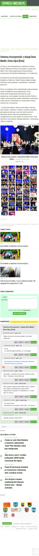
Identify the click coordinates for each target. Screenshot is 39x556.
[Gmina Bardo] (21, 506)
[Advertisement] (19, 32)
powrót (4, 426)
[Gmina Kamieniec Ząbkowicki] (3, 512)
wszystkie (27, 9)
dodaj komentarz (19, 313)
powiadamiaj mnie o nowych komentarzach (24, 322)
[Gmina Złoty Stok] (25, 512)
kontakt (22, 526)
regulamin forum (26, 310)
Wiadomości (4, 16)
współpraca (15, 526)
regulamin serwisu (21, 528)
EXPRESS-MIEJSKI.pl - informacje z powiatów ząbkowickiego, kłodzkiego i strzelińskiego (13, 3)
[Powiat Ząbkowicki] (5, 506)
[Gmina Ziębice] (32, 512)
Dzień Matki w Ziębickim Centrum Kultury (14, 246)
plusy (21, 342)
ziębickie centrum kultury (23, 224)
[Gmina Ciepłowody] (28, 506)
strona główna (5, 49)
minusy (27, 342)
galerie (13, 49)
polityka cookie (32, 528)
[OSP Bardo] (11, 517)
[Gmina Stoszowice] (14, 512)
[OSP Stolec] (4, 517)
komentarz (4, 299)
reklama (7, 526)
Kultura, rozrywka (15, 16)
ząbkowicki (35, 9)
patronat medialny (31, 526)
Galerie (25, 16)
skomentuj (34, 342)
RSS (2, 526)
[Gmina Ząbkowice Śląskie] (14, 506)
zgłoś (15, 342)
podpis (5, 297)
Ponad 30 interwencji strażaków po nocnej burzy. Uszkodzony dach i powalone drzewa (16, 470)
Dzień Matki (6, 224)
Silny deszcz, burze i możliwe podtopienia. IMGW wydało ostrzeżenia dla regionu (15, 458)
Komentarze (33, 16)
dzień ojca (13, 224)
